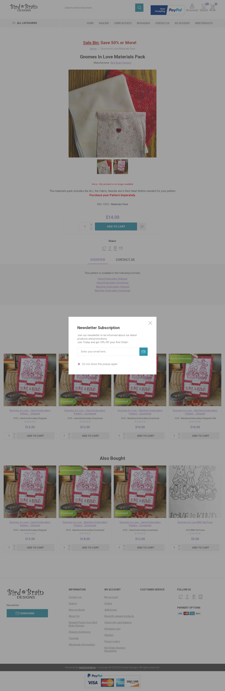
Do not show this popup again (99, 364)
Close (150, 323)
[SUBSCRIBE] (143, 352)
